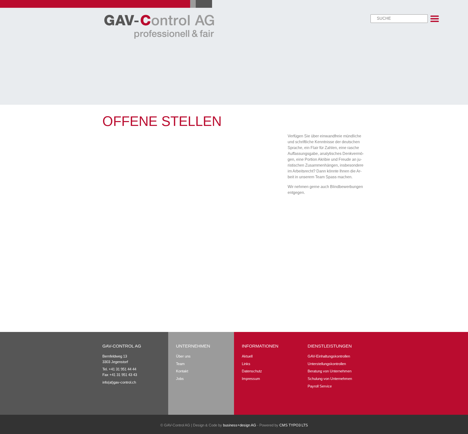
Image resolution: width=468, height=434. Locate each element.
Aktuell (247, 356)
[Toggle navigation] (434, 19)
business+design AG (239, 425)
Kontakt (182, 371)
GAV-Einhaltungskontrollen (329, 356)
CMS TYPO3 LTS (293, 425)
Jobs (180, 379)
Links (246, 364)
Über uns (183, 356)
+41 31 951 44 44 (122, 369)
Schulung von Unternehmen (330, 379)
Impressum (251, 379)
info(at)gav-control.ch (119, 382)
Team (180, 364)
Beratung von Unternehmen (329, 371)
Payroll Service (320, 386)
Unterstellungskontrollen (327, 364)
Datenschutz (252, 371)
